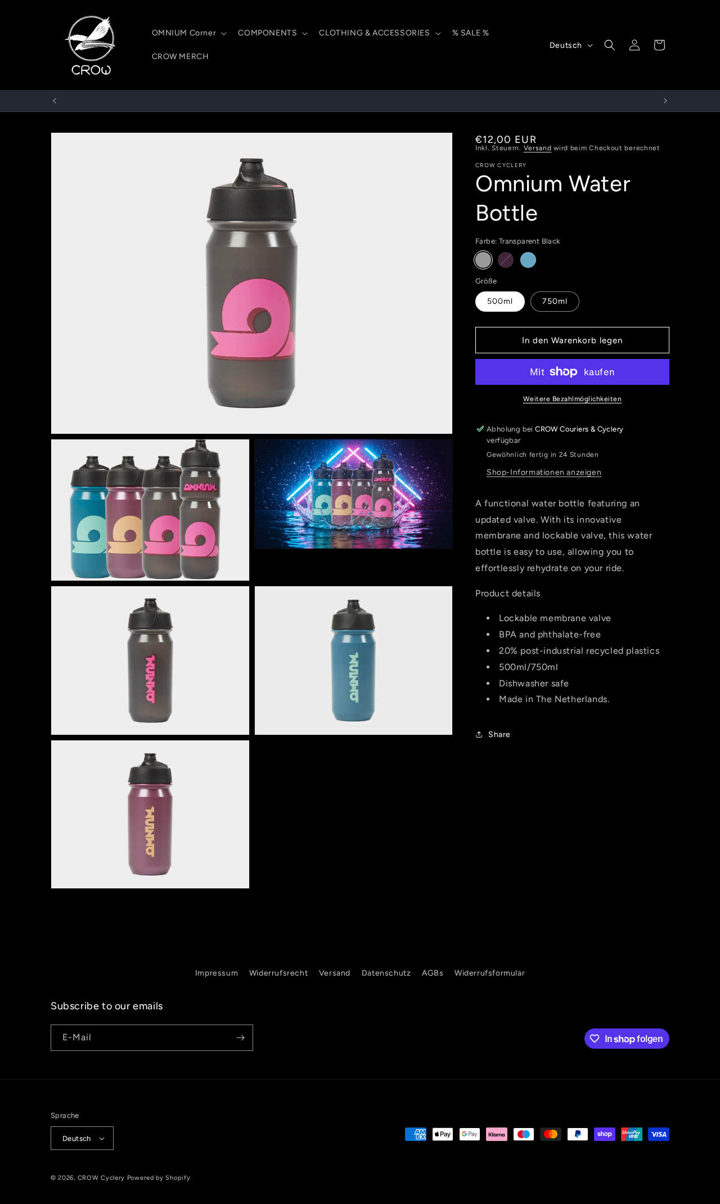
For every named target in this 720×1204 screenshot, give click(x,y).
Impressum (216, 973)
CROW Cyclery (101, 1177)
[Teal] (528, 260)
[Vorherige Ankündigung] (54, 100)
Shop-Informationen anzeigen (544, 472)
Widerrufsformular (489, 973)
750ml (555, 301)
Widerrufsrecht (278, 973)
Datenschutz (386, 973)
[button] (188, 33)
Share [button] (499, 734)
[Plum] (506, 260)
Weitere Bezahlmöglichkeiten (572, 399)
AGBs (432, 973)
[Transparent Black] (483, 260)
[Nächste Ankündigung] (665, 100)
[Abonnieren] (240, 1038)
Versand (538, 148)
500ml (500, 301)
